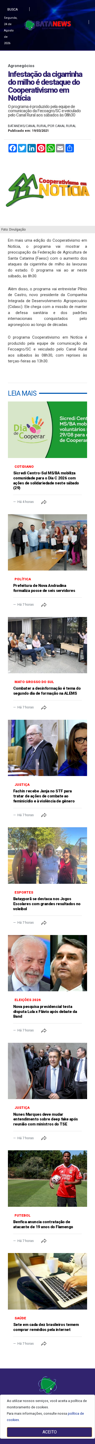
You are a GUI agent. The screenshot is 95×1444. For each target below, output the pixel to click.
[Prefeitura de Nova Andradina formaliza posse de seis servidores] (47, 542)
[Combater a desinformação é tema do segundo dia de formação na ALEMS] (47, 645)
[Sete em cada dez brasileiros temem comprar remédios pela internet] (47, 1281)
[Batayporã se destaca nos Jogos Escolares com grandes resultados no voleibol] (47, 855)
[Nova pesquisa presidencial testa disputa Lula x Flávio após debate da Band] (47, 963)
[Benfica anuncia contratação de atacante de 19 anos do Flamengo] (47, 1178)
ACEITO (49, 1431)
